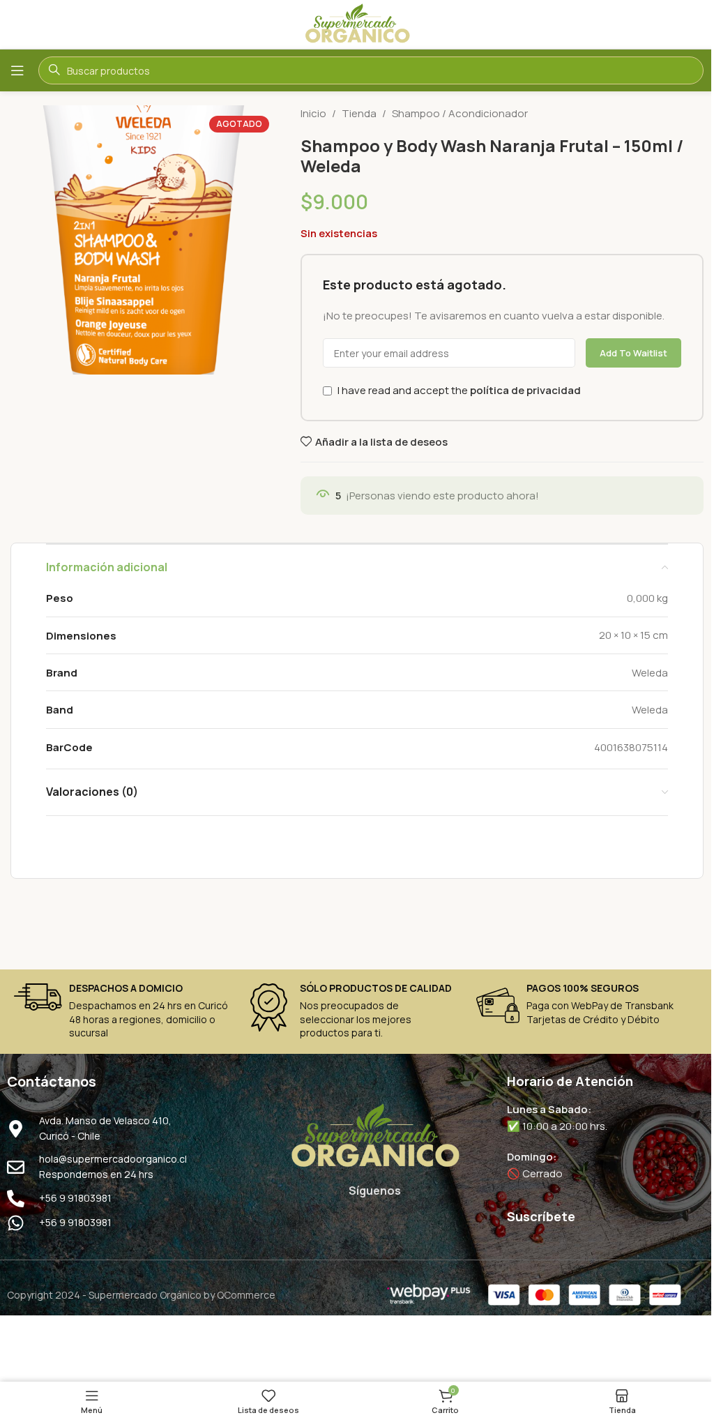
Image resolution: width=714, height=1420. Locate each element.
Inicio (313, 113)
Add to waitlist (633, 353)
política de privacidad (525, 390)
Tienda (359, 113)
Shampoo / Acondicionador (460, 113)
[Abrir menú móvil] (17, 70)
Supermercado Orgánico (145, 1294)
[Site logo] (357, 23)
